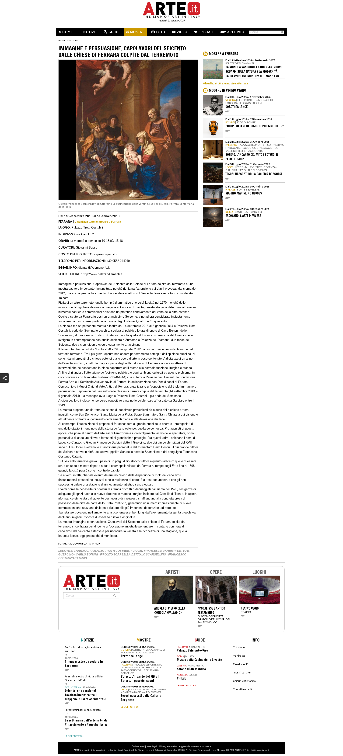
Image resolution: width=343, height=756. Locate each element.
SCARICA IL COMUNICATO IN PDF (79, 543)
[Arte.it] (171, 9)
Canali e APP (240, 664)
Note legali (152, 746)
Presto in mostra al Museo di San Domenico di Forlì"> (85, 688)
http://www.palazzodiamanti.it (102, 274)
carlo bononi (87, 554)
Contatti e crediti (243, 689)
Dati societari (138, 746)
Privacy (163, 746)
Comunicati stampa (244, 680)
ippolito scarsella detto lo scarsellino (133, 554)
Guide (113, 32)
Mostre (137, 32)
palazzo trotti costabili (111, 550)
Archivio (235, 32)
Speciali (206, 32)
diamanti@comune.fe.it (94, 267)
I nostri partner (242, 672)
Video (182, 32)
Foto (160, 32)
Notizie (90, 32)
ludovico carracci (74, 550)
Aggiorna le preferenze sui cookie (195, 746)
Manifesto (239, 655)
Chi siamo (239, 647)
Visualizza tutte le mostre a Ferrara (98, 221)
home (62, 40)
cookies (173, 746)
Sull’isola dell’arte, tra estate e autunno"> (84, 657)
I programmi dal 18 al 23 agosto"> (86, 717)
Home (67, 32)
